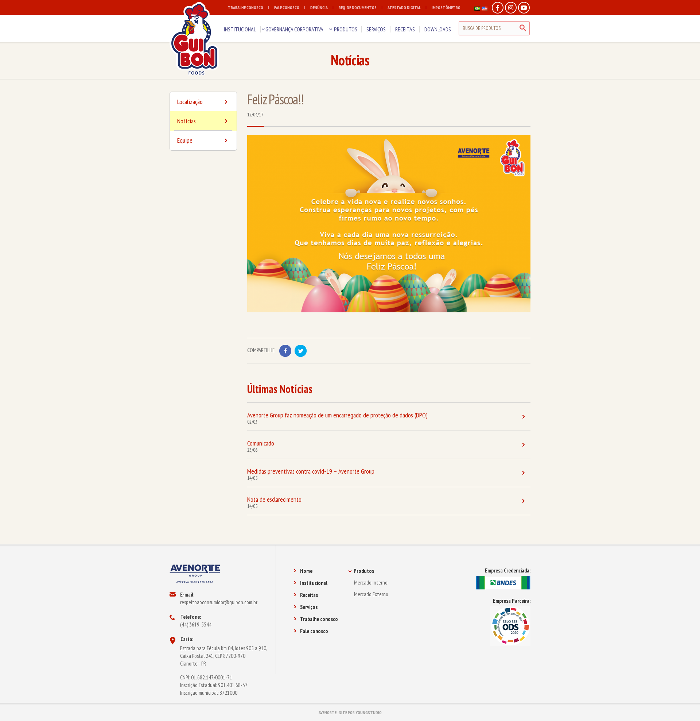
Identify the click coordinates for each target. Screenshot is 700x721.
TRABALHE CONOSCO (245, 7)
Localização (190, 101)
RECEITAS (405, 29)
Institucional (313, 582)
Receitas (309, 594)
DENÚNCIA (319, 7)
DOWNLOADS (437, 29)
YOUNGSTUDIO (368, 712)
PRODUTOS (345, 29)
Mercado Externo (371, 594)
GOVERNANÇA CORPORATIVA (294, 29)
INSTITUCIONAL (240, 29)
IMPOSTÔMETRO (446, 7)
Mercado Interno (371, 582)
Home (306, 570)
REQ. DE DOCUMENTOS (358, 7)
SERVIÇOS (376, 29)
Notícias (186, 121)
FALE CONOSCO (286, 7)
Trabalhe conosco (319, 619)
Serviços (309, 607)
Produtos (364, 570)
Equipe (184, 140)
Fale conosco (314, 631)
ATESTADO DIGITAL (404, 7)
